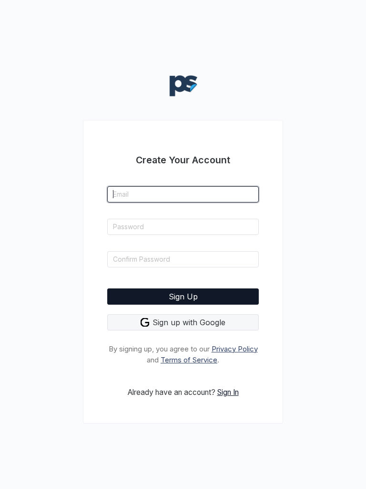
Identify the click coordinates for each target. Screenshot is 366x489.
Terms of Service (189, 360)
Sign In (228, 392)
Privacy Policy (235, 349)
